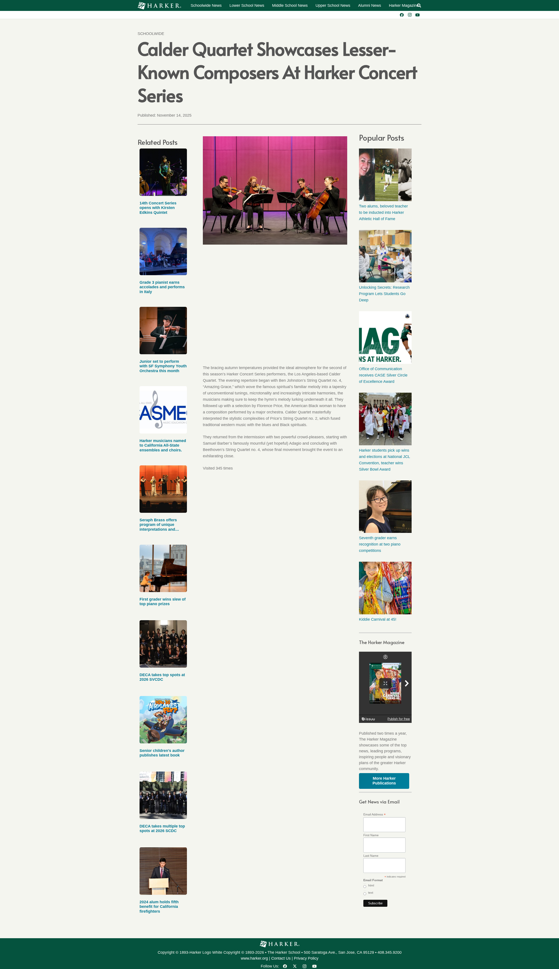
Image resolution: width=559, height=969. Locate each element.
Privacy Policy (306, 958)
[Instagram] (410, 15)
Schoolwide (151, 33)
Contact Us (281, 958)
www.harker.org (254, 958)
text (370, 892)
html (371, 885)
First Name (371, 835)
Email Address (374, 814)
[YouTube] (417, 15)
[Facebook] (402, 15)
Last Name (370, 855)
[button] (419, 5)
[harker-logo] (159, 5)
